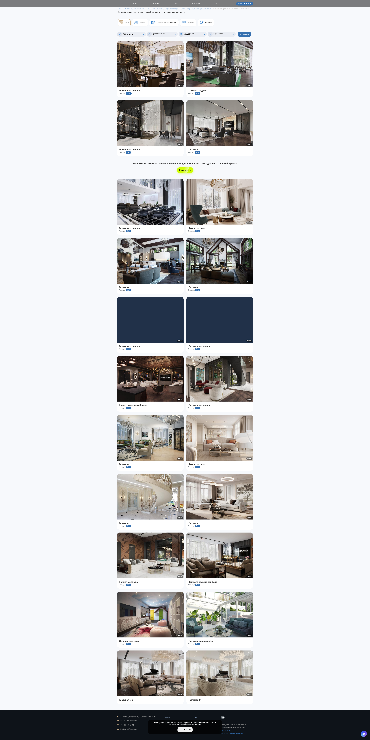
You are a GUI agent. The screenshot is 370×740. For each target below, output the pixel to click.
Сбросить (245, 34)
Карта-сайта (225, 730)
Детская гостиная (129, 641)
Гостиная (193, 149)
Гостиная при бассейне (201, 641)
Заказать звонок (244, 3)
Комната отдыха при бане (202, 582)
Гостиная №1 (195, 700)
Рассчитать (185, 170)
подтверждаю (185, 729)
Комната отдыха (197, 90)
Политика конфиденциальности (232, 733)
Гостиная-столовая (129, 90)
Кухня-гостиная (197, 228)
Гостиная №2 (126, 700)
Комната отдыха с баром (133, 405)
